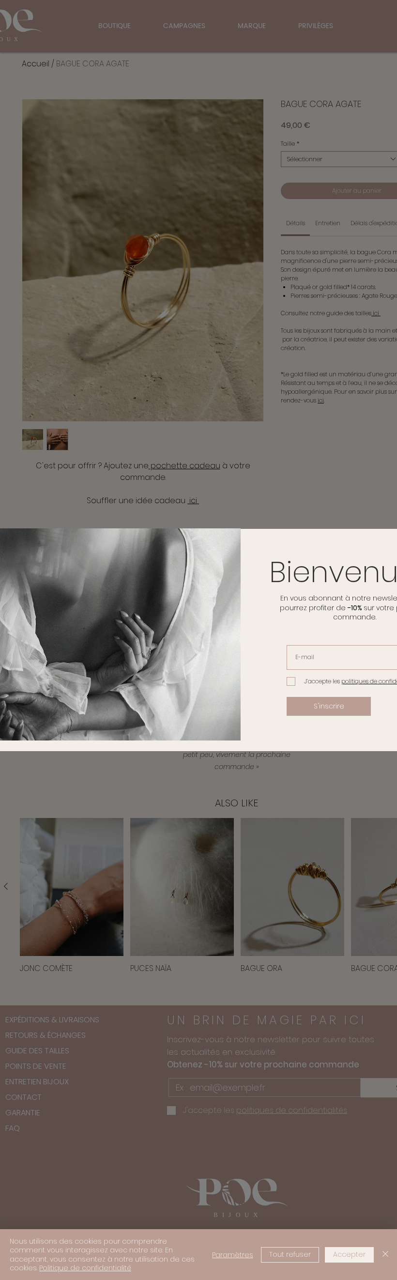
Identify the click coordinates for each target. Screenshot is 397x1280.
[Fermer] (385, 1254)
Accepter (349, 1254)
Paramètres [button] (232, 1255)
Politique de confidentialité (85, 1268)
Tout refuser (290, 1254)
